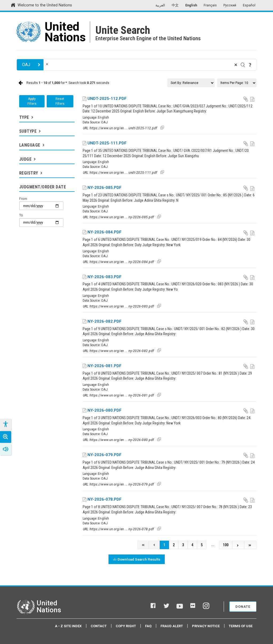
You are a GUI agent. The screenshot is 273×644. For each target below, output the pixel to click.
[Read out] (5, 449)
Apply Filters (32, 101)
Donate (242, 607)
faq (148, 626)
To (21, 215)
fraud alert (171, 626)
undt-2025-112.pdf (107, 98)
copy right (126, 626)
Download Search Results (139, 559)
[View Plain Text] (253, 99)
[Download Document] (246, 99)
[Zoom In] (5, 437)
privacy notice (206, 626)
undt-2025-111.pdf (107, 143)
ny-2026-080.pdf (104, 410)
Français (210, 5)
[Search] (243, 65)
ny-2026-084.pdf (104, 232)
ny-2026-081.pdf (104, 365)
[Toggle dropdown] (31, 117)
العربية (160, 5)
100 (225, 545)
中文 (175, 5)
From (23, 199)
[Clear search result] (236, 65)
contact (99, 626)
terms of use (240, 626)
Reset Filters (60, 101)
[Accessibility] (5, 424)
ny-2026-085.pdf (104, 187)
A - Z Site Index (68, 626)
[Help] (250, 65)
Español (249, 5)
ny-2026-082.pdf (104, 321)
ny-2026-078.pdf (104, 499)
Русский (229, 5)
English (191, 5)
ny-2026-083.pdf (104, 276)
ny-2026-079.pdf (104, 454)
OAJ (26, 64)
